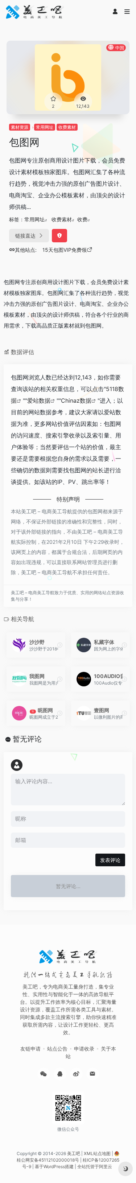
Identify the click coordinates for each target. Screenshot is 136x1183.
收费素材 (67, 127)
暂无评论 (27, 739)
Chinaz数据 (76, 400)
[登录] (115, 12)
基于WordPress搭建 (54, 1166)
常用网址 (44, 127)
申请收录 (84, 1049)
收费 (82, 219)
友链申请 (30, 1049)
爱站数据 (38, 400)
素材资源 (19, 127)
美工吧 (73, 1153)
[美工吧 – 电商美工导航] (35, 12)
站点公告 (57, 1049)
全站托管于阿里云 (94, 1166)
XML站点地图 (97, 1153)
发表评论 (110, 860)
